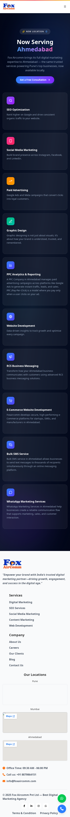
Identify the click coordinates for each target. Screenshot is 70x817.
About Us (15, 642)
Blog (12, 659)
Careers (14, 648)
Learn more (10, 124)
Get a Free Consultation (33, 79)
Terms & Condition (24, 813)
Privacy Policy (49, 813)
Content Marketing (21, 620)
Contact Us (16, 665)
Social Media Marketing (24, 614)
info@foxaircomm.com (21, 781)
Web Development (21, 625)
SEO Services (17, 608)
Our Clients (16, 653)
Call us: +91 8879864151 (21, 774)
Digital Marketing (20, 602)
